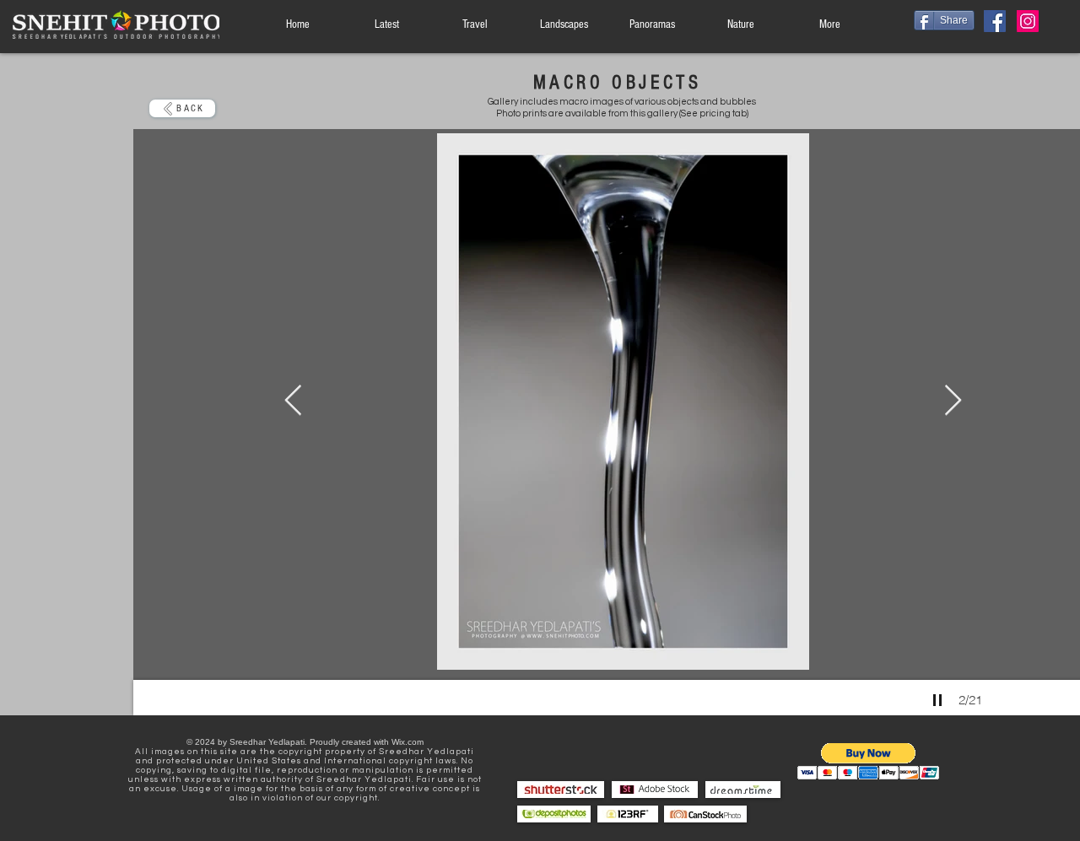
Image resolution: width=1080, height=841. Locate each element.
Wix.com (408, 742)
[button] (868, 761)
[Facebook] (995, 21)
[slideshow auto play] (937, 700)
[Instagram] (1028, 21)
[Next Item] (953, 401)
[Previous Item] (293, 401)
